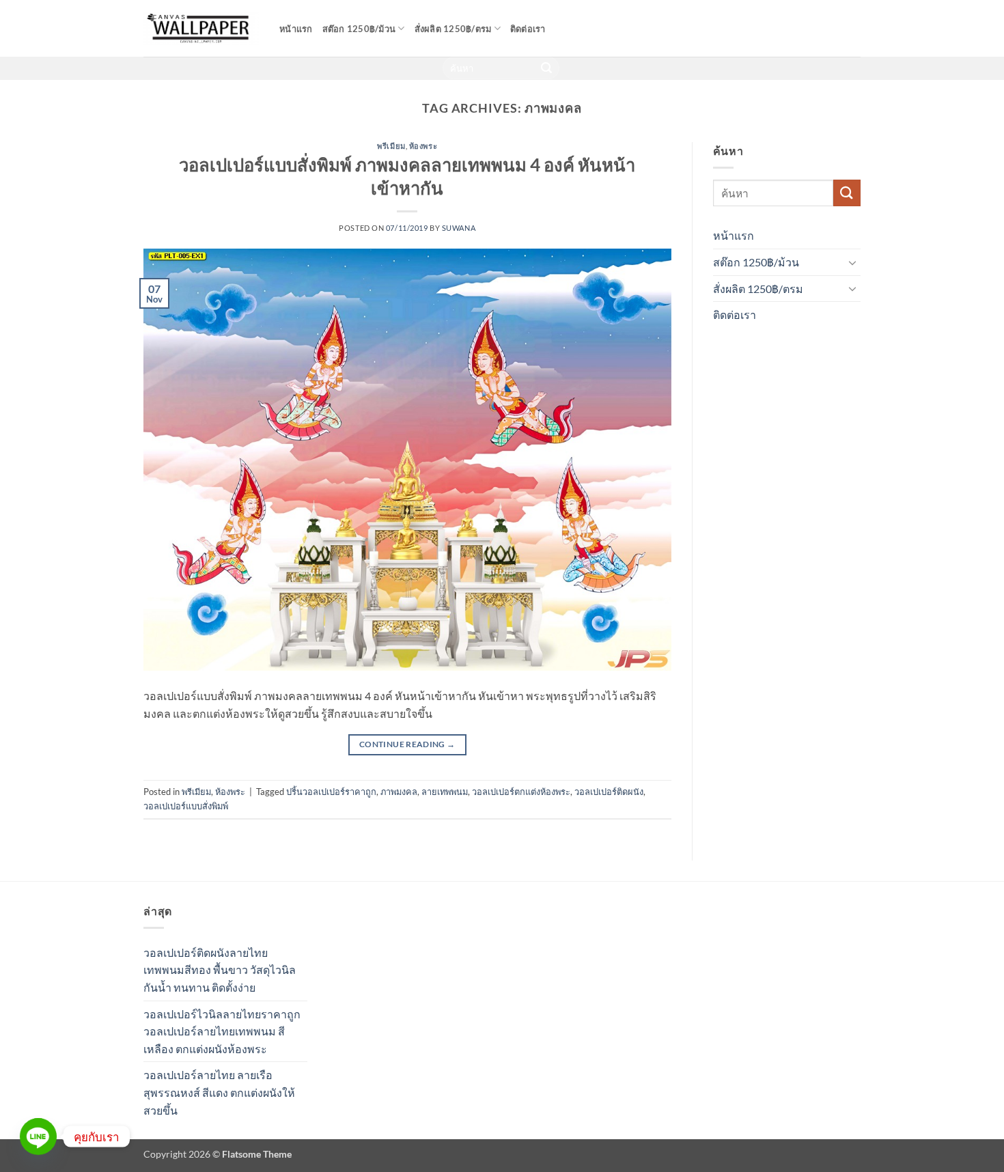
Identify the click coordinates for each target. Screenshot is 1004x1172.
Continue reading (407, 744)
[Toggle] (852, 262)
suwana (458, 227)
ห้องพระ (423, 145)
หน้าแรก (296, 28)
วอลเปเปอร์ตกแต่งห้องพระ (521, 791)
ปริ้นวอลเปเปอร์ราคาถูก (331, 791)
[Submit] (547, 68)
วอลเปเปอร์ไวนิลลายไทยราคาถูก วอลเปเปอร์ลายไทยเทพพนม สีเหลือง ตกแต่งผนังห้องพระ (222, 1031)
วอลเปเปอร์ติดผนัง (608, 791)
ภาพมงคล (398, 791)
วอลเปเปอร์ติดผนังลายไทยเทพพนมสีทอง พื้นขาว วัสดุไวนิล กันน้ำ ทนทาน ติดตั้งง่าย (219, 970)
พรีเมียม (391, 145)
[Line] (38, 1136)
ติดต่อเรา (528, 28)
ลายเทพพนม (444, 791)
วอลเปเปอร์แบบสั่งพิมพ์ (185, 805)
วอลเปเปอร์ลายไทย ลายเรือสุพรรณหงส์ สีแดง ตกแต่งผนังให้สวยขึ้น (219, 1092)
